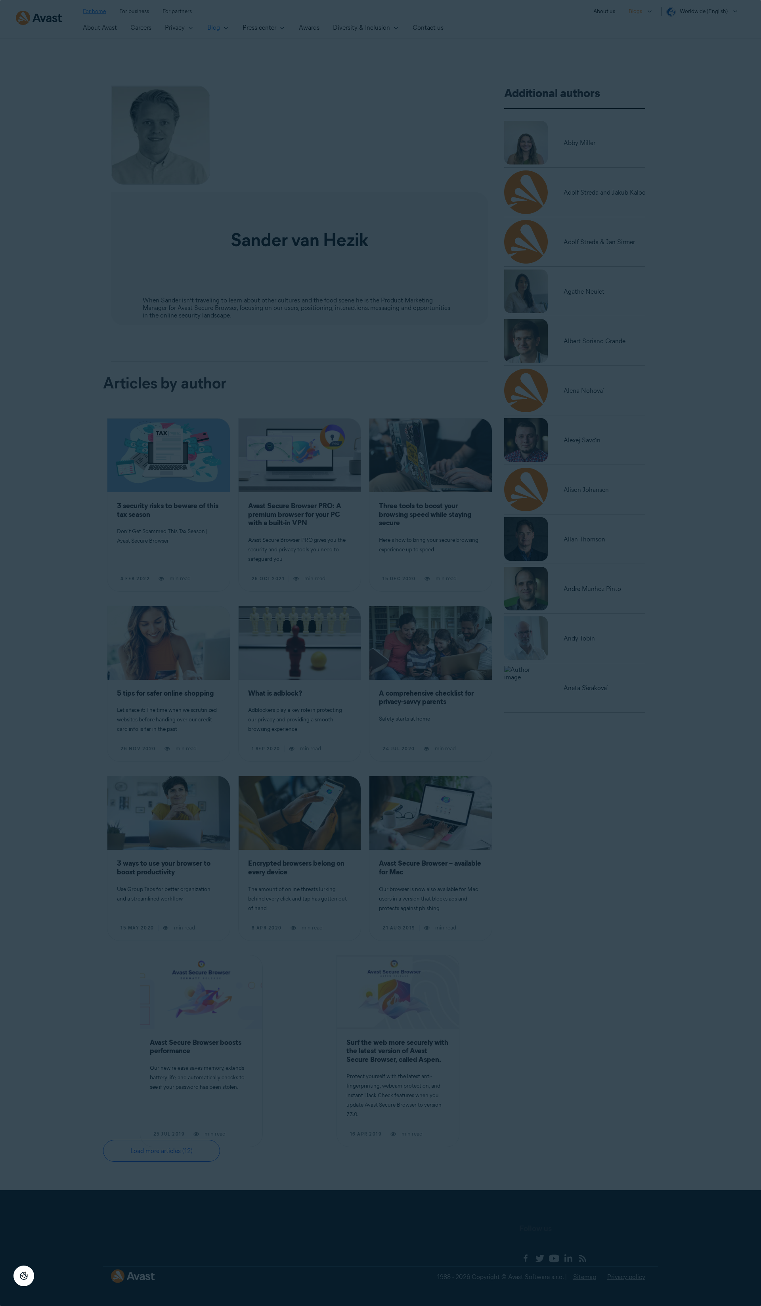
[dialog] (380, 653)
